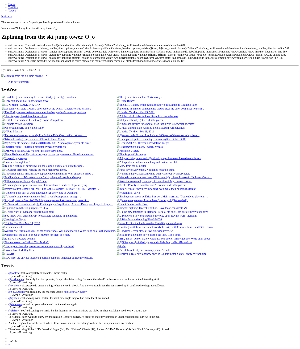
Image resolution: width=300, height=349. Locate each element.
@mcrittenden (16, 279)
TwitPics (13, 7)
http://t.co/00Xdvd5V (75, 291)
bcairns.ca (6, 16)
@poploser (14, 272)
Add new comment (18, 81)
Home (11, 4)
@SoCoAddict (16, 291)
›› (9, 344)
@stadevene (15, 304)
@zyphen (13, 285)
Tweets (12, 10)
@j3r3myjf (14, 310)
